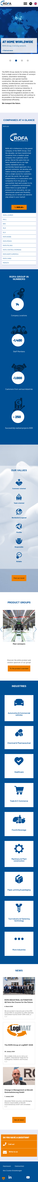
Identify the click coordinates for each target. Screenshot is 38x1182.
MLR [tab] (4, 228)
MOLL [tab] (5, 219)
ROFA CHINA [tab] (7, 258)
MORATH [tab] (6, 263)
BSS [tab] (4, 224)
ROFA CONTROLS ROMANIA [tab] (12, 250)
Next (35, 629)
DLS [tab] (4, 232)
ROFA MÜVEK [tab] (7, 241)
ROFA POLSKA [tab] (7, 245)
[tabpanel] (19, 171)
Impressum (7, 1166)
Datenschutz (19, 1166)
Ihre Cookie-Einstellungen (12, 1171)
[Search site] (30, 3)
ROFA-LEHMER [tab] (8, 215)
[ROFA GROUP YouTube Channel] (28, 1177)
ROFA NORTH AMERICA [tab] (10, 254)
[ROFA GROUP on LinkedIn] (10, 1177)
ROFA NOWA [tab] (7, 237)
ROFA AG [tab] (6, 126)
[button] (25, 3)
